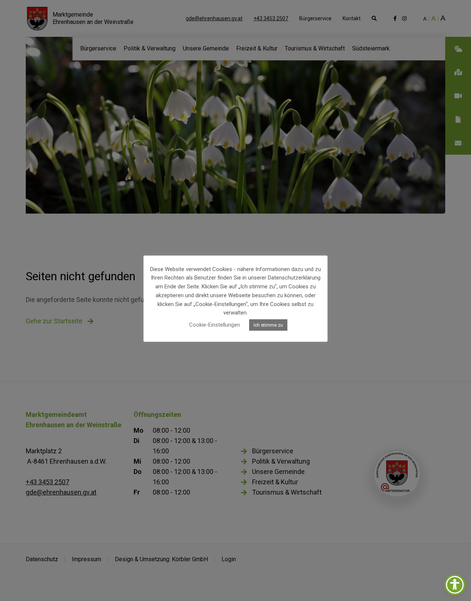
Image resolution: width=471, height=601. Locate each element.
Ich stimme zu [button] (268, 325)
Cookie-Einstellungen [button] (214, 324)
